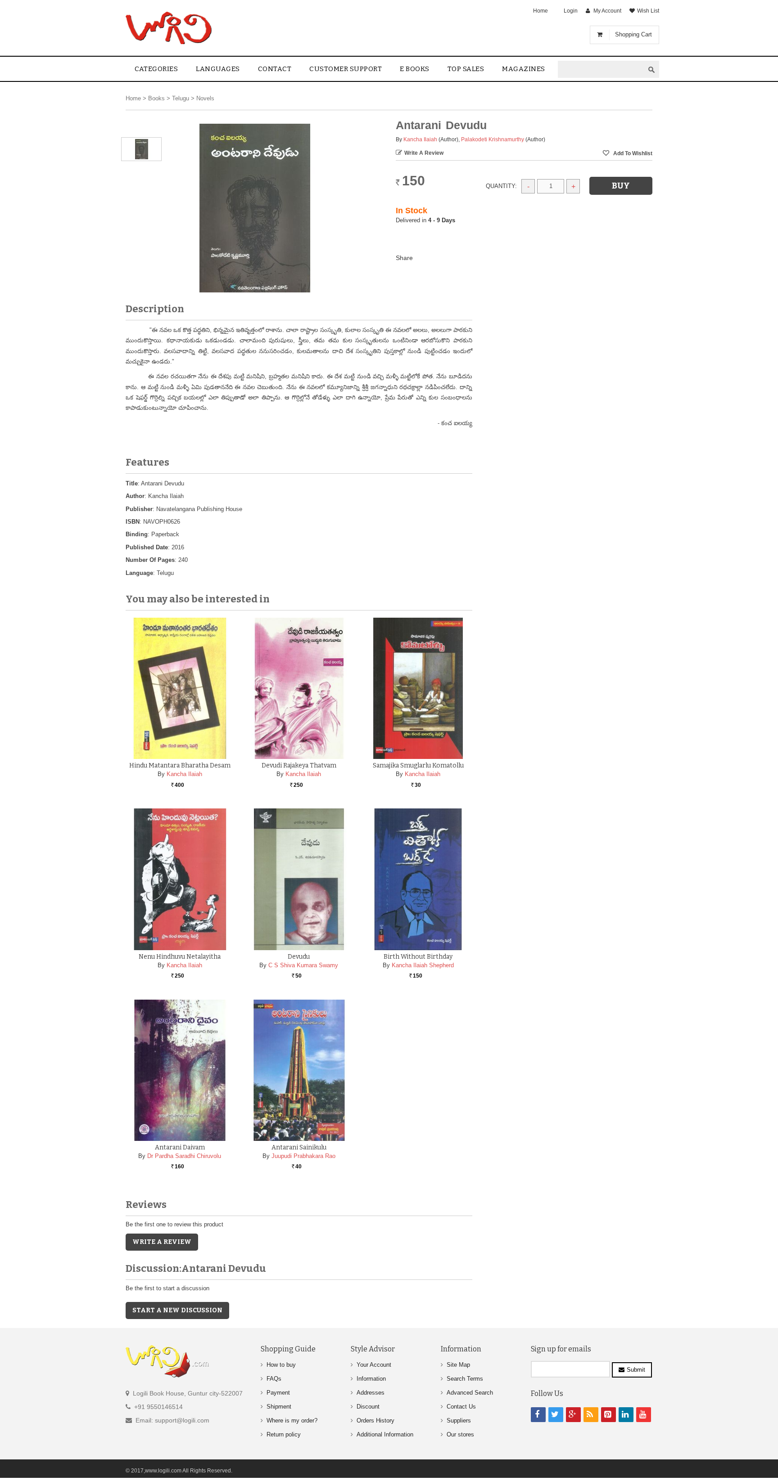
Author (135, 496)
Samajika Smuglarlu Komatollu (418, 765)
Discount (368, 1406)
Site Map (458, 1364)
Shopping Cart (633, 34)
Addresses (370, 1392)
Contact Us (461, 1406)
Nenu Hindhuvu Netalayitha (180, 956)
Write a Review (423, 153)
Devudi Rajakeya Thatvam (299, 765)
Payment (278, 1392)
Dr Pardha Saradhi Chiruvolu (184, 1156)
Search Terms (465, 1378)
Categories (156, 69)
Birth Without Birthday (418, 956)
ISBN (133, 521)
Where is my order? (292, 1420)
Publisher (139, 509)
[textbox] (601, 69)
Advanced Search (470, 1392)
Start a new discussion (177, 1310)
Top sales (466, 69)
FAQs (274, 1378)
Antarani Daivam (180, 1147)
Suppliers (459, 1420)
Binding (137, 534)
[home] (169, 28)
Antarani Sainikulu (298, 1147)
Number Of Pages (150, 559)
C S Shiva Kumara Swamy (303, 965)
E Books (415, 69)
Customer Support (345, 69)
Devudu (299, 956)
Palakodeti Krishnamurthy (492, 139)
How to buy (281, 1364)
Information (371, 1378)
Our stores (460, 1434)
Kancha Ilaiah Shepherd (423, 965)
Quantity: (501, 186)
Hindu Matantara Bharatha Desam (180, 765)
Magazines (523, 69)
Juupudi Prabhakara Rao (303, 1156)
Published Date (147, 547)
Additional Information (385, 1434)
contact (275, 69)
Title (132, 483)
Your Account (374, 1364)
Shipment (279, 1406)
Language (139, 573)
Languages (218, 69)
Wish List (648, 11)
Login (571, 11)
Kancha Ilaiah (420, 139)
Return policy (284, 1434)
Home (540, 11)
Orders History (375, 1420)
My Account (607, 11)
